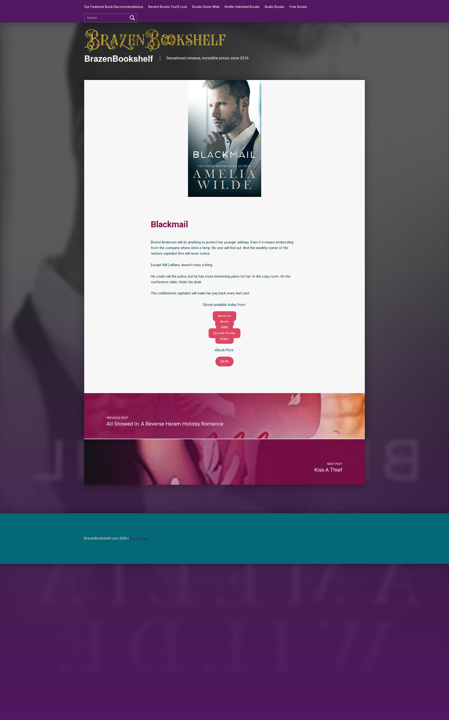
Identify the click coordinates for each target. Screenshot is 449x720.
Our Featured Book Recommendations (113, 7)
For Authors (138, 538)
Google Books (224, 333)
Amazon (224, 316)
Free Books (298, 7)
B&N (224, 327)
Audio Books (274, 7)
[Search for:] (110, 17)
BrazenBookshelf (118, 58)
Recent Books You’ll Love (167, 7)
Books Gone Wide (206, 7)
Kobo (224, 339)
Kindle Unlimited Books (242, 7)
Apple (224, 322)
